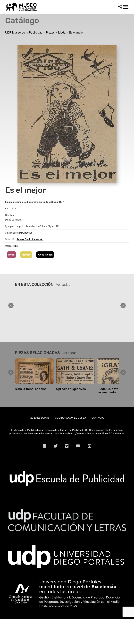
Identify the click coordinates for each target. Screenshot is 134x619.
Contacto (98, 417)
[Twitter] (56, 445)
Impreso (26, 254)
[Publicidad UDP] (67, 478)
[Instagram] (89, 445)
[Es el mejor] (67, 113)
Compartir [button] (120, 6)
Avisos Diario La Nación (30, 239)
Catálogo (22, 20)
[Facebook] (44, 445)
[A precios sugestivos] (34, 371)
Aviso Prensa (45, 254)
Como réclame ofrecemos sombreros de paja (115, 390)
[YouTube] (78, 445)
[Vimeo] (66, 445)
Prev (11, 305)
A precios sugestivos (30, 389)
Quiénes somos (39, 417)
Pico (15, 245)
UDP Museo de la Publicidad (67, 7)
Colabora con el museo (70, 417)
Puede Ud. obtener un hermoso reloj (71, 390)
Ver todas (63, 285)
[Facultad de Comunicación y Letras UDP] (67, 520)
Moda (11, 254)
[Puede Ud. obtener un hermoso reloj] (75, 371)
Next (123, 305)
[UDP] (67, 556)
